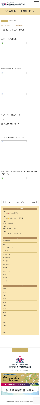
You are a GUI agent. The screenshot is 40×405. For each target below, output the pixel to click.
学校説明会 (6, 264)
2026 (4, 288)
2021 (4, 305)
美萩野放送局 (6, 241)
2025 (4, 292)
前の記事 (7, 202)
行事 (4, 274)
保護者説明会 (6, 257)
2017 (4, 319)
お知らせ (5, 251)
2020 (4, 309)
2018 (4, 315)
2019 (4, 312)
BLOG (5, 244)
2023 (4, 299)
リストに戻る (20, 202)
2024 (4, 295)
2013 (4, 332)
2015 (4, 325)
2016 (4, 322)
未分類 (5, 281)
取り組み (5, 261)
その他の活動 (6, 254)
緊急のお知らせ (7, 271)
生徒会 (5, 267)
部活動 (5, 277)
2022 (4, 302)
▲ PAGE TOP (20, 349)
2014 (4, 329)
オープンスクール (8, 247)
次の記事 (33, 202)
